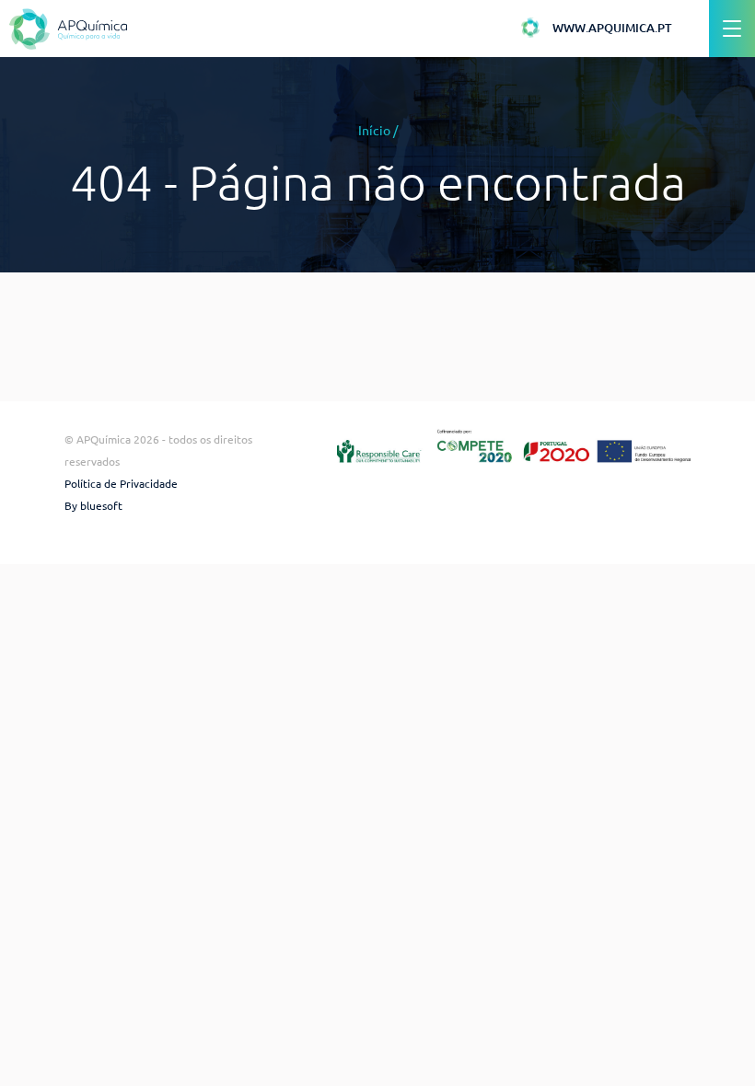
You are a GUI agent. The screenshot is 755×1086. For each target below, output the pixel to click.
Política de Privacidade (121, 484)
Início (374, 130)
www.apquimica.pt (612, 27)
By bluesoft (93, 506)
